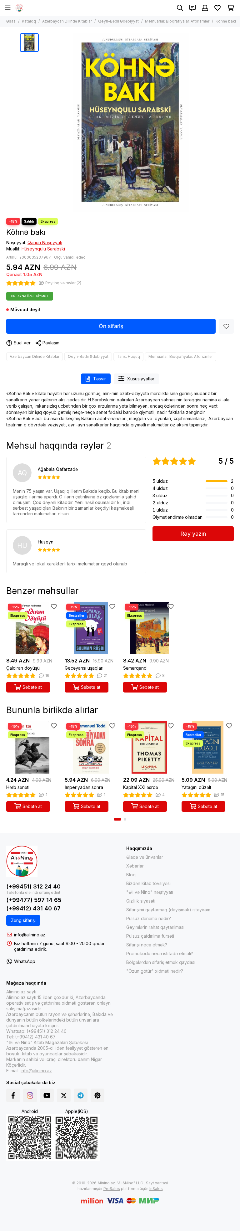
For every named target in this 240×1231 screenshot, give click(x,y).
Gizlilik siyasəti (140, 901)
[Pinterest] (97, 1095)
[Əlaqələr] (192, 8)
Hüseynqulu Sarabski (43, 248)
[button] (117, 819)
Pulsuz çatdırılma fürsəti (150, 936)
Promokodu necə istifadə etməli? (159, 953)
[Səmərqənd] (149, 628)
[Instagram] (30, 1095)
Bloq (131, 874)
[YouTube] (47, 1095)
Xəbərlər (135, 865)
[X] (64, 1095)
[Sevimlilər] (226, 326)
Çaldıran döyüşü (23, 668)
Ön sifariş (111, 326)
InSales (156, 1188)
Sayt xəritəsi (157, 1183)
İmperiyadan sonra (84, 787)
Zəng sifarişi (23, 920)
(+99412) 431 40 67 (33, 908)
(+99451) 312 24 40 (33, 886)
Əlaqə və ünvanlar (144, 857)
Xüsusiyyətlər (140, 378)
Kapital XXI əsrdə (140, 787)
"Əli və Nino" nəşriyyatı (149, 892)
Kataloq (29, 21)
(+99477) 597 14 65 (33, 900)
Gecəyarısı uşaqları (84, 668)
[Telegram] (81, 1095)
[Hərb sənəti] (32, 747)
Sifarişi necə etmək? (146, 944)
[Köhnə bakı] (131, 122)
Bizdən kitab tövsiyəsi (148, 883)
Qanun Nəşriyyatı (45, 242)
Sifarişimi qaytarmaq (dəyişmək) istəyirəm (168, 909)
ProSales (111, 1188)
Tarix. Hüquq (128, 356)
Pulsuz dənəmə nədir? (148, 918)
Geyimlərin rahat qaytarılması (155, 927)
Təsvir (99, 378)
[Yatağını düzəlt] (208, 747)
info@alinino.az (29, 934)
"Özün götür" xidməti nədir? (154, 971)
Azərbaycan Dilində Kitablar (67, 21)
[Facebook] (13, 1095)
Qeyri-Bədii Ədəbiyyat (118, 21)
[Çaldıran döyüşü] (32, 628)
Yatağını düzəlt (196, 787)
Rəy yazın (193, 533)
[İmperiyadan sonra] (91, 747)
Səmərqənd (135, 668)
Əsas (11, 21)
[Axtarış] (180, 8)
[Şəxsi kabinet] (205, 8)
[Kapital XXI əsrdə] (149, 747)
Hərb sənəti (17, 787)
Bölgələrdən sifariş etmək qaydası (160, 962)
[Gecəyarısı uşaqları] (91, 628)
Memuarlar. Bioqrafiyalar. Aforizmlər (177, 21)
